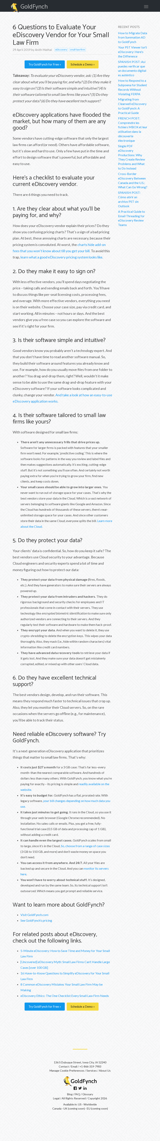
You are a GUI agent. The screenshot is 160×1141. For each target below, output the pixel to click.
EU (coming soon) (97, 1108)
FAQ (78, 1094)
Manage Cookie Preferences (67, 1070)
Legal (56, 1098)
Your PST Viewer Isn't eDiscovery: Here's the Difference (132, 51)
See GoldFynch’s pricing (36, 920)
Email (74, 1066)
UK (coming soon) (74, 1108)
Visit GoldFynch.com (34, 915)
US (80, 1104)
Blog (70, 1094)
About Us (105, 1070)
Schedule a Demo (82, 64)
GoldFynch (34, 7)
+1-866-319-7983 (90, 1066)
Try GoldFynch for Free (44, 64)
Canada (56, 1108)
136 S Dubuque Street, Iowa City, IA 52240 (80, 1062)
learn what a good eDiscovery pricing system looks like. (61, 257)
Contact (64, 1066)
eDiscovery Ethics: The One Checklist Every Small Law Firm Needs (64, 995)
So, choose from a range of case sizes (85, 846)
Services (91, 1070)
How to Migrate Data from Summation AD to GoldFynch (132, 37)
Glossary (87, 1094)
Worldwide (90, 1104)
